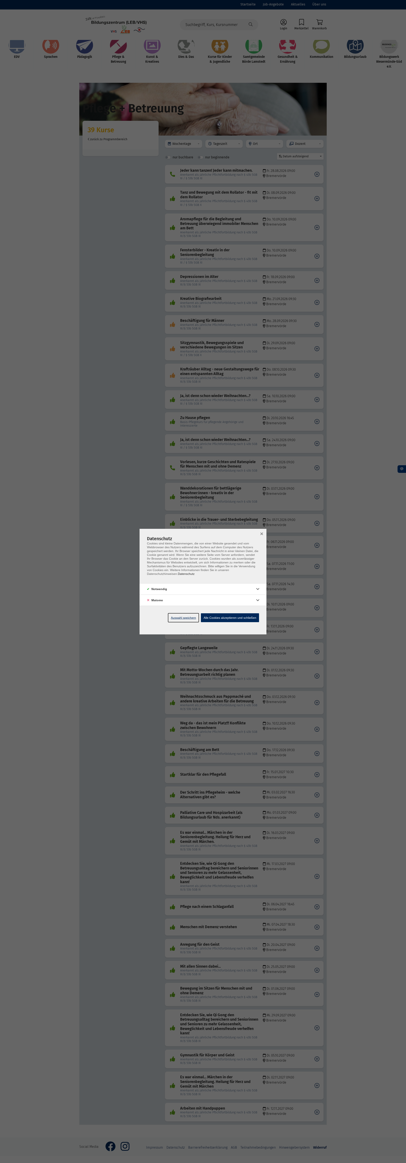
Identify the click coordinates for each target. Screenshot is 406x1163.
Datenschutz (186, 573)
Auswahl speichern (183, 617)
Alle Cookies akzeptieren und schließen (230, 617)
